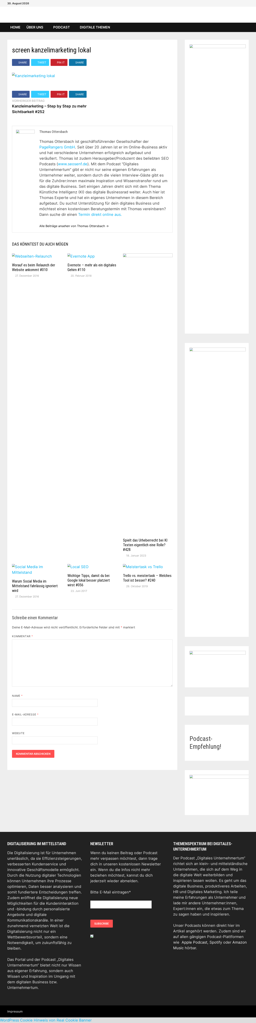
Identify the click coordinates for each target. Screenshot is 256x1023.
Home (15, 27)
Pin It (61, 62)
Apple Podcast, (196, 942)
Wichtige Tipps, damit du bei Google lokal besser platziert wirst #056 (88, 580)
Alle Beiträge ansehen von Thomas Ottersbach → (74, 226)
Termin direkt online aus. (100, 214)
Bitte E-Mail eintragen (110, 892)
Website (18, 733)
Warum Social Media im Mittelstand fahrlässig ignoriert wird (35, 586)
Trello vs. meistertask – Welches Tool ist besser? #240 (147, 578)
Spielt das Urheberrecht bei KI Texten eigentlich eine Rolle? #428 (145, 545)
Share (22, 62)
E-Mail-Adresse (25, 714)
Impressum (15, 1011)
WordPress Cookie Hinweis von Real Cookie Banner (46, 1020)
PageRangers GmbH (57, 147)
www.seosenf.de (72, 164)
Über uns (34, 27)
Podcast (61, 27)
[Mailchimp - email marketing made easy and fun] (91, 936)
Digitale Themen (95, 27)
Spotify (216, 942)
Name (17, 695)
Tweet (41, 62)
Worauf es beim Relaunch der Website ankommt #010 (33, 267)
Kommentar (22, 636)
